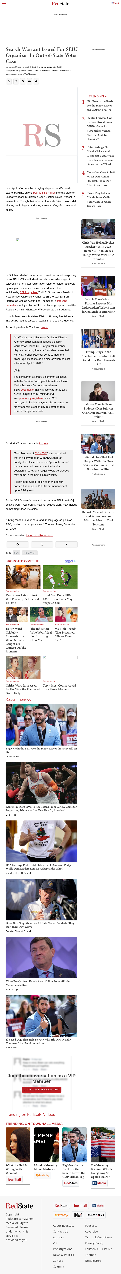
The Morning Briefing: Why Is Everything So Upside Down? (101, 1171)
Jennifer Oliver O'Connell (18, 873)
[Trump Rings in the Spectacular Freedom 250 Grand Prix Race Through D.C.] (98, 338)
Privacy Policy (94, 1243)
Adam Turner (12, 756)
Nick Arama (11, 1048)
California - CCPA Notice (100, 1249)
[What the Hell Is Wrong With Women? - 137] (18, 1144)
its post (43, 443)
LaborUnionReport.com (39, 535)
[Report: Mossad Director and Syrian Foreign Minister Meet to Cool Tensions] (98, 498)
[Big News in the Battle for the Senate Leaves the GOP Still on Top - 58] (74, 1144)
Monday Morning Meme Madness (45, 1167)
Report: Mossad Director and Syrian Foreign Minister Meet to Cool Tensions (98, 518)
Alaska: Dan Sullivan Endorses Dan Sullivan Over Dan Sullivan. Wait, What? (98, 410)
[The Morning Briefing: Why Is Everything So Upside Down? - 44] (103, 1144)
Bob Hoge (11, 815)
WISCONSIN (29, 552)
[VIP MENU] (115, 3)
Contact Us (60, 1231)
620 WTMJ (41, 453)
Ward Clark (98, 316)
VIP (55, 1243)
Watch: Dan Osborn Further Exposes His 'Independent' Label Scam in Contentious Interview (98, 305)
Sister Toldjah (12, 989)
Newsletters (93, 1260)
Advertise (91, 1231)
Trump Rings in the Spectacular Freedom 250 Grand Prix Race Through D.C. (98, 358)
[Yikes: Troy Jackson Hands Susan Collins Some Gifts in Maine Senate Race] (41, 957)
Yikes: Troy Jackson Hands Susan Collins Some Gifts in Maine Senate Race (38, 983)
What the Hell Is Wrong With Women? (16, 1169)
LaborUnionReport (19, 67)
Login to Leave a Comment (41, 1089)
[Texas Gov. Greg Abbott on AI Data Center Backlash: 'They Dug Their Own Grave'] (41, 899)
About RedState (63, 1225)
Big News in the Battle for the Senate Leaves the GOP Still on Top (41, 750)
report (44, 327)
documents (27, 389)
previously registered (31, 398)
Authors (58, 1237)
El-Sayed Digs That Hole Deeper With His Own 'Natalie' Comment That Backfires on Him (38, 1041)
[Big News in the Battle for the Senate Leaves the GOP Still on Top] (41, 724)
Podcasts (91, 1225)
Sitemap (90, 1255)
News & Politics (63, 1255)
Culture (58, 1260)
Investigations (62, 1249)
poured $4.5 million (44, 192)
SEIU (16, 552)
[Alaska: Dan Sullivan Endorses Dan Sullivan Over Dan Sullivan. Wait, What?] (98, 390)
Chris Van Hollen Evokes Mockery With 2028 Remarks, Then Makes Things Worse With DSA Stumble (98, 250)
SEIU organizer (29, 292)
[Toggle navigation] (4, 3)
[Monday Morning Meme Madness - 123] (46, 1144)
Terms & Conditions (98, 1237)
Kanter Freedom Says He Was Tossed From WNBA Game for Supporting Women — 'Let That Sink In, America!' (41, 808)
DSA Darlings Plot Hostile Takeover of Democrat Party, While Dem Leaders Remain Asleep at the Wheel (38, 866)
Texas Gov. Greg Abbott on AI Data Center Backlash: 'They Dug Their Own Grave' (40, 925)
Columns (59, 1266)
